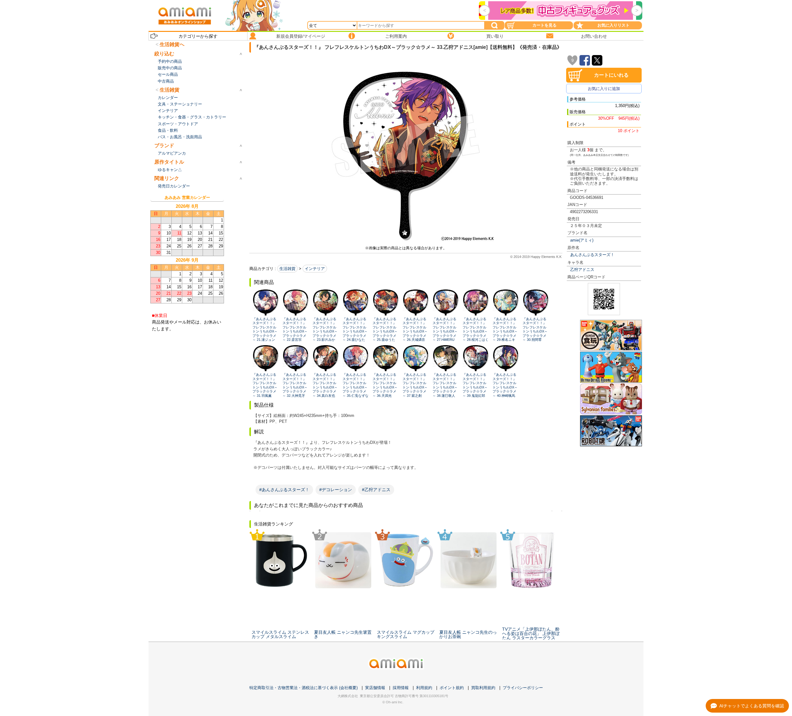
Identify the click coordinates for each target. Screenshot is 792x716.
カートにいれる (611, 75)
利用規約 (424, 687)
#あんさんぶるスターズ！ (284, 489)
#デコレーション (335, 489)
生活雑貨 (287, 268)
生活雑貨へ (172, 44)
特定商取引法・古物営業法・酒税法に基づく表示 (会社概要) (303, 687)
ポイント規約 (452, 687)
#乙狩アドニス (376, 489)
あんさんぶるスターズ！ (592, 254)
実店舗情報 (375, 687)
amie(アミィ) (581, 240)
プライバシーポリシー (523, 687)
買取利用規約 (483, 687)
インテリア (315, 268)
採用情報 (401, 687)
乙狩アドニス (582, 269)
